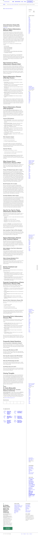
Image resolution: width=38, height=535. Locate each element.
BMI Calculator (16, 510)
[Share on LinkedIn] (15, 402)
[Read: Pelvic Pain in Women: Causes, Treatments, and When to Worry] (29, 331)
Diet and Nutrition (31, 466)
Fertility (34, 485)
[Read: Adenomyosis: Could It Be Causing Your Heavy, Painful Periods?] (29, 178)
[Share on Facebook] (5, 402)
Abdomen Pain (31, 478)
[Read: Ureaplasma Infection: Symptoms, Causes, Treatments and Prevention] (29, 102)
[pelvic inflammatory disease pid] (13, 16)
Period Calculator (16, 507)
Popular (30, 493)
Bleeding (32, 482)
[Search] (34, 1)
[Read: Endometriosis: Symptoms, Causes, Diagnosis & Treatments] (29, 250)
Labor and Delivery (31, 468)
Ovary (11, 397)
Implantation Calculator (17, 509)
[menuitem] (13, 1)
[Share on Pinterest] (12, 402)
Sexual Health (30, 470)
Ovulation (34, 489)
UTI (14, 397)
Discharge (31, 485)
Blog (15, 512)
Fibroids (29, 486)
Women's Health (5, 27)
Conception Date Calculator (18, 506)
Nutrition (30, 489)
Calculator (31, 483)
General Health (31, 467)
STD (30, 495)
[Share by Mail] (22, 402)
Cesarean (30, 484)
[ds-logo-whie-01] (8, 1)
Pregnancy (30, 469)
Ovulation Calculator (17, 504)
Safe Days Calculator (17, 508)
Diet (29, 485)
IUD (31, 487)
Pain (13, 397)
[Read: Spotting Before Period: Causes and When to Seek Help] (29, 403)
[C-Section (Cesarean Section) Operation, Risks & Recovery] (0, 267)
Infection (6, 397)
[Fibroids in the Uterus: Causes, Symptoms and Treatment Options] (37, 267)
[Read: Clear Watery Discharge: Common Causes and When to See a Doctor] (29, 33)
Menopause (31, 488)
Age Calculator (16, 511)
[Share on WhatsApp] (8, 402)
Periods (31, 492)
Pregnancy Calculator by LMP (18, 505)
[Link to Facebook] (34, 533)
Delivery (33, 484)
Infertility (8, 397)
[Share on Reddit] (18, 402)
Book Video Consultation (8, 528)
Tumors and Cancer (31, 472)
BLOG (4, 4)
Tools (29, 471)
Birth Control (31, 480)
